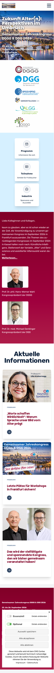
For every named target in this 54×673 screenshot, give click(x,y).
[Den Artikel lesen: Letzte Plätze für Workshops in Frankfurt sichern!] (27, 458)
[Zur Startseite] (8, 5)
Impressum (20, 663)
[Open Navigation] (49, 5)
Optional (17, 624)
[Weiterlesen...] (9, 432)
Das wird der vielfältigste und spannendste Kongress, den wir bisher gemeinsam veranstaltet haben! (26, 557)
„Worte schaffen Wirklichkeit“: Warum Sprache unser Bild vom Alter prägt (23, 419)
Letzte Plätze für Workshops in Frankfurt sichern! (26, 487)
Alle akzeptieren (27, 638)
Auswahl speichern (27, 631)
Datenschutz (32, 663)
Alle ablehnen (26, 645)
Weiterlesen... (9, 258)
